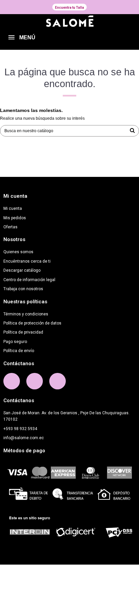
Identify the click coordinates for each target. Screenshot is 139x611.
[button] (69, 7)
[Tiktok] (57, 381)
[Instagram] (34, 381)
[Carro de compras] (127, 38)
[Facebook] (11, 381)
